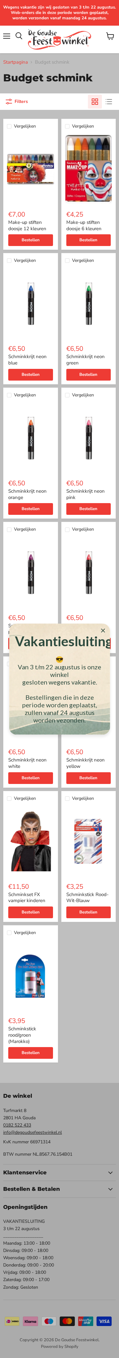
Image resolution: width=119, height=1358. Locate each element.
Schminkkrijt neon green (85, 359)
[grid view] (95, 102)
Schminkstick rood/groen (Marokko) (22, 1035)
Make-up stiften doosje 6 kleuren (84, 225)
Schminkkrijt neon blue (27, 359)
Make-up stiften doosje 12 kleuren (27, 225)
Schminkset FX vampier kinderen (26, 897)
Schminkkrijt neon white (27, 763)
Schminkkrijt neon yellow (85, 763)
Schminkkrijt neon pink (85, 494)
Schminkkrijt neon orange (27, 494)
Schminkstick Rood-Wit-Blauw (87, 897)
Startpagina (15, 62)
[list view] (109, 102)
